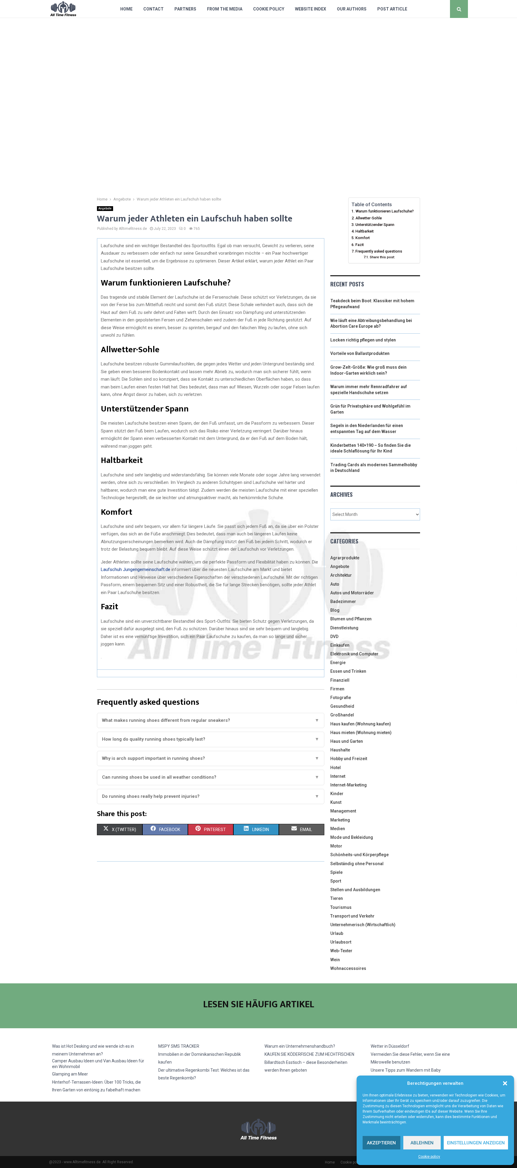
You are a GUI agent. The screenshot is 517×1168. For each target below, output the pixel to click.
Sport (335, 881)
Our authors (352, 9)
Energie (338, 662)
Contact (153, 9)
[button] (505, 1083)
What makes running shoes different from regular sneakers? (210, 720)
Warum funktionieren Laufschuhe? (384, 211)
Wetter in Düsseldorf (390, 1046)
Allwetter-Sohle (368, 218)
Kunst (335, 802)
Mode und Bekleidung (351, 837)
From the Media (224, 9)
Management (343, 811)
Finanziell (339, 680)
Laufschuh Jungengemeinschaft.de (135, 569)
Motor (336, 846)
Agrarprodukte (344, 557)
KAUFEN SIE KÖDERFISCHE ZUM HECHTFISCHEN (309, 1054)
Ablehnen (422, 1143)
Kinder (336, 793)
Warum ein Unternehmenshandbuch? (299, 1046)
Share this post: (382, 257)
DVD (334, 636)
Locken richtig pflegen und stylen (363, 340)
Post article (392, 9)
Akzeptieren (381, 1143)
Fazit (359, 244)
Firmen (337, 688)
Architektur (341, 575)
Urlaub (336, 933)
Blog (335, 610)
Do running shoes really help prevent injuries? (210, 796)
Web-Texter (341, 950)
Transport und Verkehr (352, 916)
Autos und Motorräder (352, 592)
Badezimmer (343, 601)
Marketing (340, 820)
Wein (335, 959)
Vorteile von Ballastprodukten (360, 353)
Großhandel (342, 715)
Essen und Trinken (348, 671)
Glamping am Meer (70, 1074)
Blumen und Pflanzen (351, 618)
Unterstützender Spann (374, 224)
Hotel (335, 767)
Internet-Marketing (348, 785)
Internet (337, 776)
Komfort (362, 238)
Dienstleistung (344, 627)
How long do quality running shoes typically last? (210, 739)
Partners (185, 9)
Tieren (336, 898)
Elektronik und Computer (354, 653)
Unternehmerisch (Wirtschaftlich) (363, 924)
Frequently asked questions (378, 251)
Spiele (336, 872)
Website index (310, 9)
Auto (334, 584)
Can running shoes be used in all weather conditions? (210, 777)
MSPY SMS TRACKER (178, 1046)
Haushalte (340, 750)
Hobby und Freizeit (348, 758)
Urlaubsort (340, 942)
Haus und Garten (346, 741)
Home (126, 9)
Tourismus (341, 907)
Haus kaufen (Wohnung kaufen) (360, 724)
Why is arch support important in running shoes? (210, 758)
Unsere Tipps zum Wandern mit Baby (406, 1070)
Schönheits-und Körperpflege (359, 854)
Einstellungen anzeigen (476, 1143)
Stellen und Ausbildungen (355, 889)
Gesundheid (342, 706)
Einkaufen (339, 645)
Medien (337, 828)
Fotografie (340, 697)
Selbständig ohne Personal (357, 863)
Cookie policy (429, 1157)
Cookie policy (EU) (355, 1162)
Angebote (105, 208)
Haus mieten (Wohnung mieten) (361, 732)
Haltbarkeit (364, 231)
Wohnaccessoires (348, 968)
